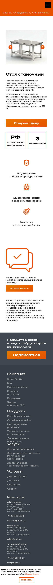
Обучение (13, 484)
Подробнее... (32, 574)
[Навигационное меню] (48, 5)
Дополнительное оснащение (18, 440)
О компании (15, 379)
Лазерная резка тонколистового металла (23, 464)
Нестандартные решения (17, 426)
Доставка (13, 480)
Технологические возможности (18, 433)
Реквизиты (14, 398)
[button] (26, 123)
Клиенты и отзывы (13, 393)
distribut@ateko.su (16, 520)
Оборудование (21, 13)
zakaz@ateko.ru (14, 539)
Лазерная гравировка (20, 449)
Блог (10, 383)
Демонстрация (16, 476)
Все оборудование (19, 416)
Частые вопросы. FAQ (15, 404)
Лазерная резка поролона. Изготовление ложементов (23, 456)
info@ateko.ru (13, 563)
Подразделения (17, 387)
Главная (7, 13)
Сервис (12, 488)
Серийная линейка (19, 420)
